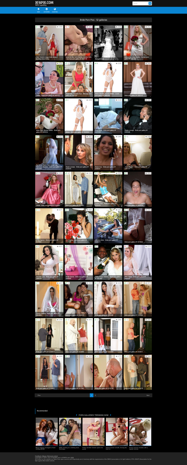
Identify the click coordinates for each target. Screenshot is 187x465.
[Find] (150, 3)
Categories (47, 12)
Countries (55, 12)
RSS (72, 457)
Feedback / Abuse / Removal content (46, 456)
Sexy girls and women (45, 3)
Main (38, 12)
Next (148, 395)
